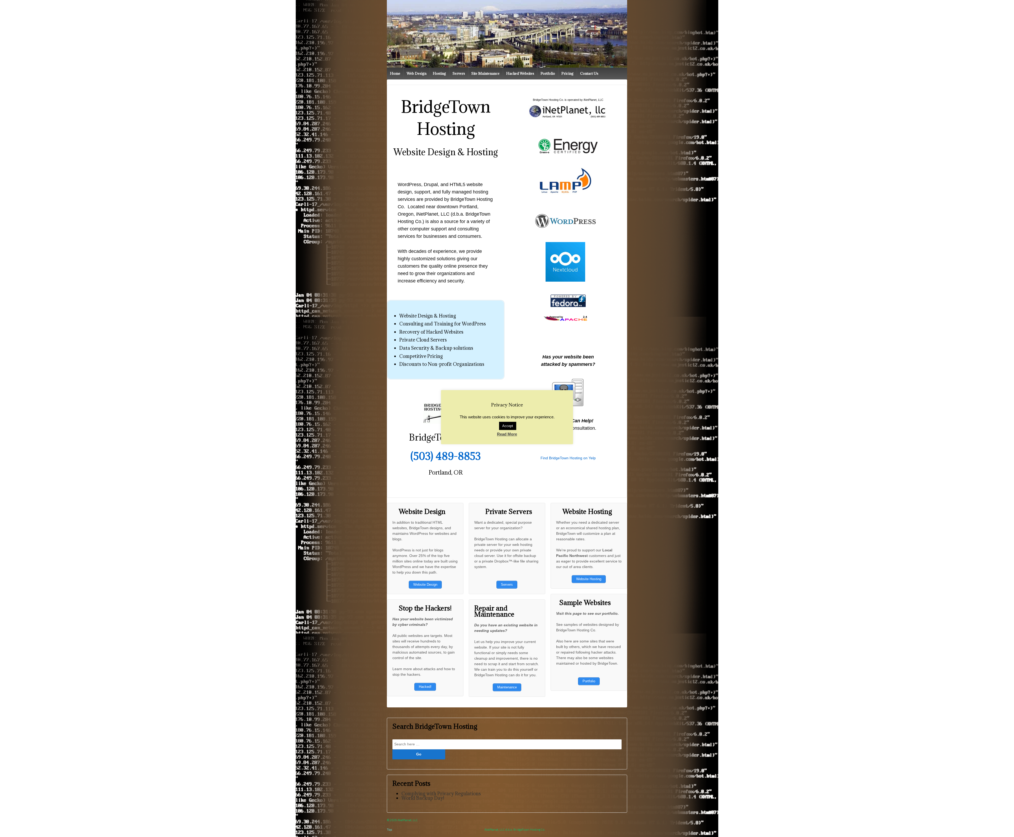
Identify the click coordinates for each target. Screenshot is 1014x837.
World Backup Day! (422, 798)
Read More (507, 434)
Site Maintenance (485, 73)
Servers (459, 73)
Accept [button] (507, 426)
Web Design (416, 73)
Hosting (439, 73)
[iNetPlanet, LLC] (568, 111)
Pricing (567, 73)
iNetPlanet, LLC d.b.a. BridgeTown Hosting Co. (514, 829)
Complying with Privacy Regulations (441, 794)
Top (389, 829)
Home (395, 73)
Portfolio (548, 73)
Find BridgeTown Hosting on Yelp (568, 458)
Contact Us (589, 73)
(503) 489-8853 (445, 456)
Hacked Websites (520, 73)
